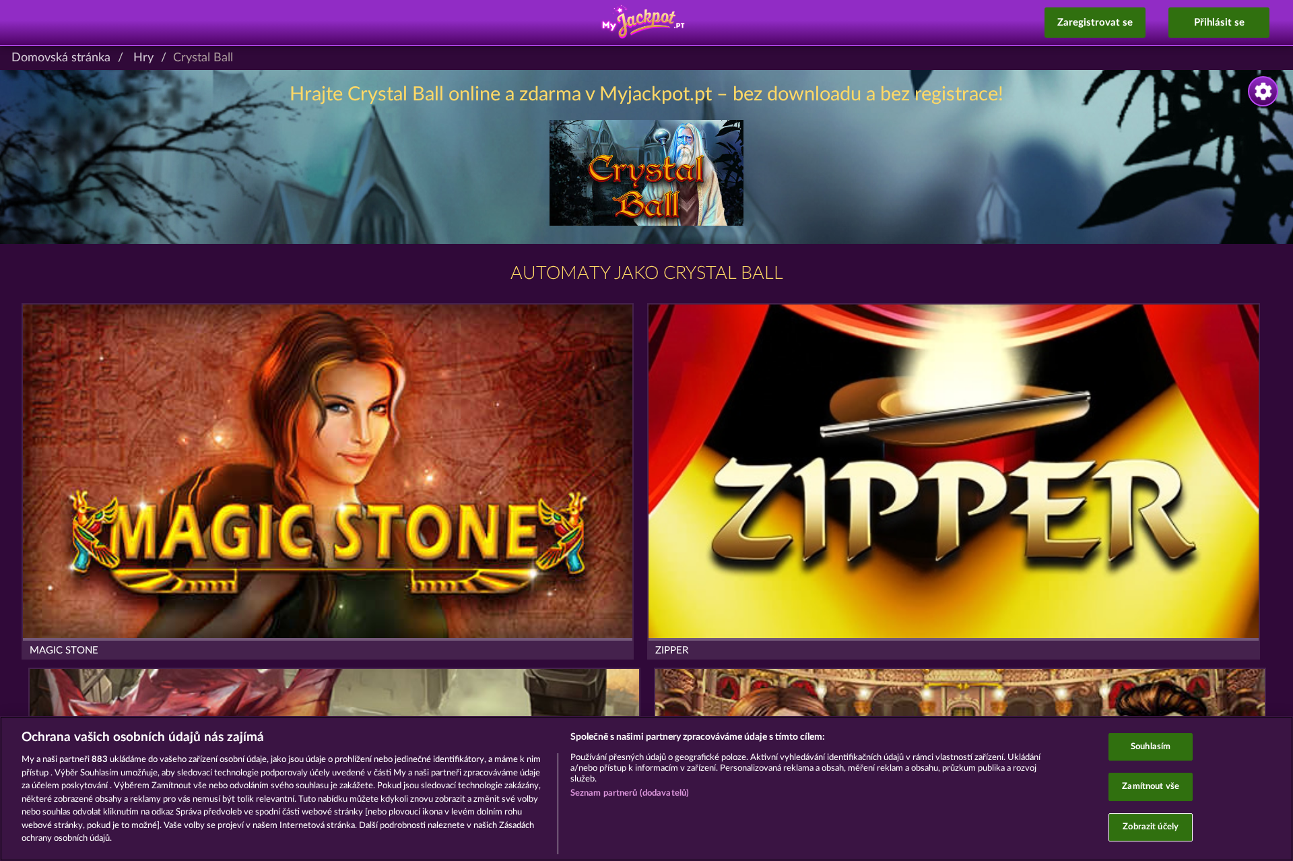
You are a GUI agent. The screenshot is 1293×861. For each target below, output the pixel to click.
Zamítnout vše (1150, 786)
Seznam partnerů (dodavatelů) (630, 793)
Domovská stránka (60, 58)
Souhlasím (1150, 746)
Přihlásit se (1219, 23)
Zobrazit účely (1151, 827)
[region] (646, 788)
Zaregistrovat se (1095, 23)
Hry (143, 58)
